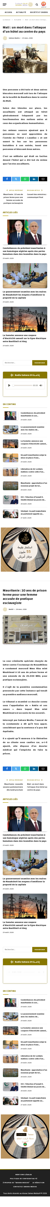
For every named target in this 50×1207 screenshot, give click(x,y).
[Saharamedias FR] (24, 4)
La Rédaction (38, 1182)
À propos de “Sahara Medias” (16, 1182)
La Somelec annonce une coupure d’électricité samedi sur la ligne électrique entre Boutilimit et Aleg (24, 338)
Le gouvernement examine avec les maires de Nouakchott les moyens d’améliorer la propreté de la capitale (24, 295)
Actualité (21, 12)
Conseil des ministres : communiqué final (37, 196)
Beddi (11, 609)
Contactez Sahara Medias (25, 1186)
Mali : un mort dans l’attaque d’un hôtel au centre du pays (37, 787)
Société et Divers (39, 12)
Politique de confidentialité (23, 1178)
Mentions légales (23, 1174)
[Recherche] (37, 4)
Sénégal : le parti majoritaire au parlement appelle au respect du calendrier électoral (33, 515)
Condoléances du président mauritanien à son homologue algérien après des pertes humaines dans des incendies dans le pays (24, 251)
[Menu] (4, 4)
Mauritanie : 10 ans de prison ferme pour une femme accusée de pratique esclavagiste (13, 199)
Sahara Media (14, 38)
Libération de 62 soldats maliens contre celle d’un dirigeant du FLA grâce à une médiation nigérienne (33, 473)
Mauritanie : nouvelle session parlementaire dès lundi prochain (13, 787)
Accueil (8, 12)
